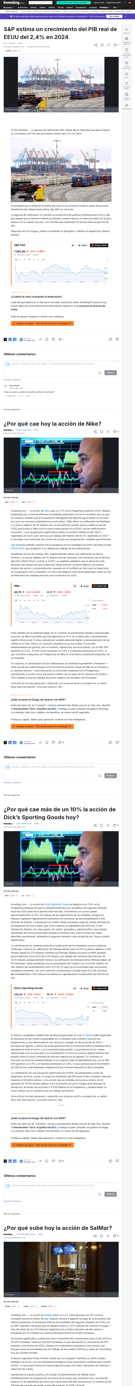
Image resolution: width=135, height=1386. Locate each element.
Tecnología (94, 11)
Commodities (56, 11)
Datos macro (74, 11)
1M (25, 259)
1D (16, 259)
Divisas (46, 11)
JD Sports (87, 1035)
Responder (11, 396)
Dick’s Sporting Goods (56, 904)
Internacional (119, 11)
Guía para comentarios (12, 380)
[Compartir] (95, 45)
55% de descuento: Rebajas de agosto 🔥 (73, 3)
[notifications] (124, 2)
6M (29, 259)
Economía (84, 11)
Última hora (37, 11)
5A (38, 259)
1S (20, 259)
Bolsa (65, 11)
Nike (46, 510)
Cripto (110, 11)
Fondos (103, 11)
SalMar (48, 1315)
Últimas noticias (12, 11)
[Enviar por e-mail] (53, 339)
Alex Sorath (14, 386)
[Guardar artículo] (102, 45)
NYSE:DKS (18, 548)
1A (34, 259)
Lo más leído (26, 11)
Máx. (43, 259)
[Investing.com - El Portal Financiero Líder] (14, 2)
